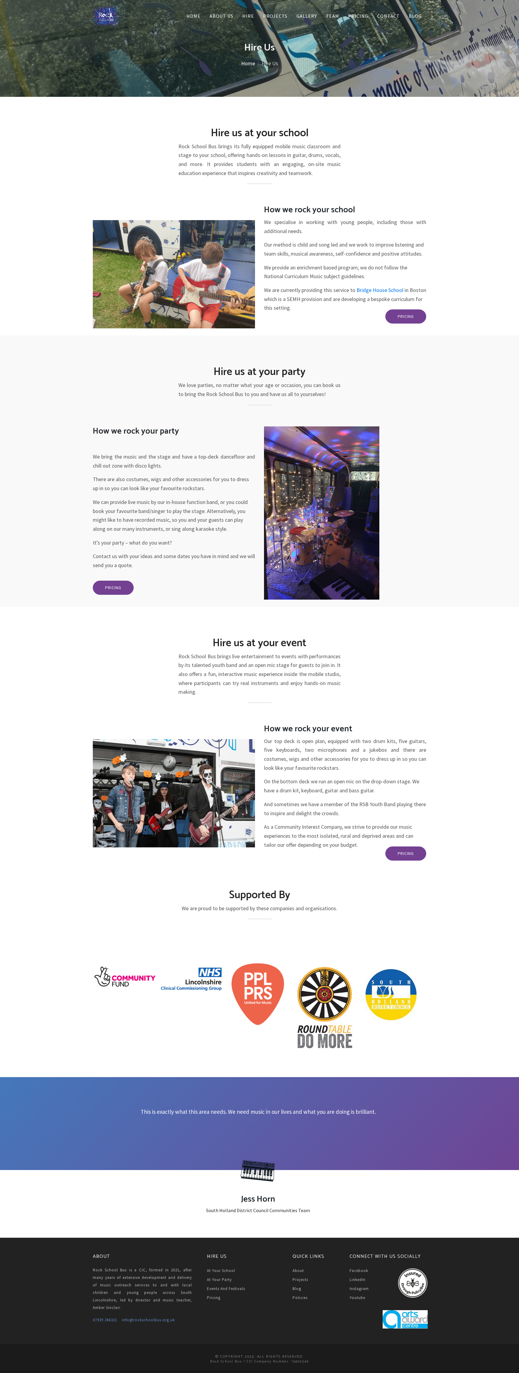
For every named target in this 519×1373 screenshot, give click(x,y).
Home (194, 16)
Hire (248, 16)
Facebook (359, 1270)
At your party (219, 1279)
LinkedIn (358, 1279)
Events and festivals (226, 1288)
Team (332, 16)
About (298, 1270)
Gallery (306, 16)
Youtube (357, 1297)
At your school (221, 1270)
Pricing (358, 16)
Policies (300, 1297)
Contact (388, 16)
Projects (275, 16)
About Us (221, 16)
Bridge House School (380, 290)
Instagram (359, 1288)
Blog (415, 16)
